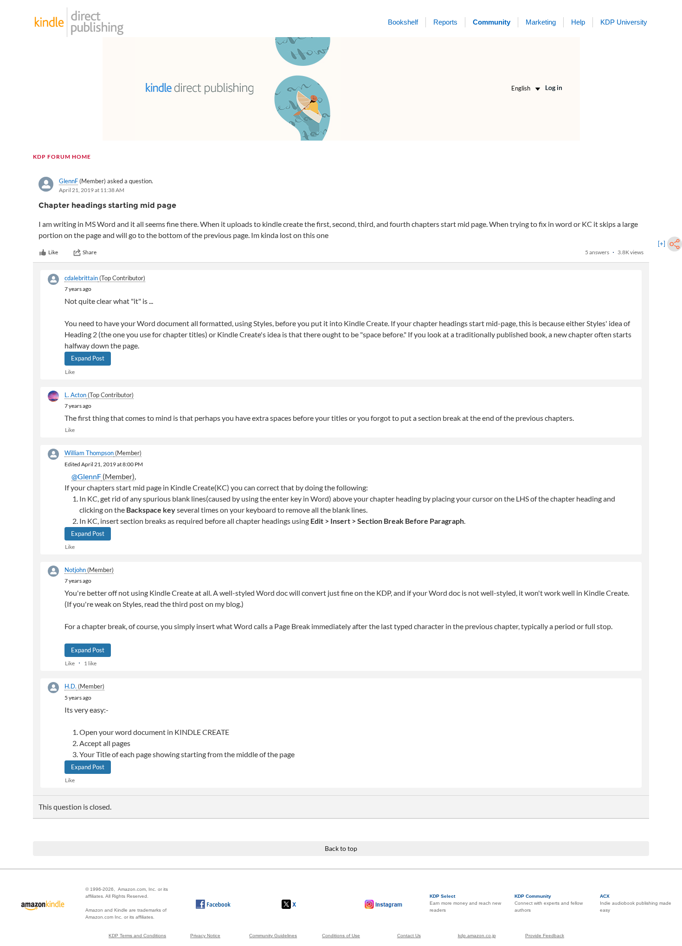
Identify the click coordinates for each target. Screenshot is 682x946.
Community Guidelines (273, 935)
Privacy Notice (205, 935)
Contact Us (409, 935)
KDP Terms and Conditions (137, 935)
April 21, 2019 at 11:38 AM (91, 190)
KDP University (623, 22)
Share (90, 252)
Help (578, 22)
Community (491, 22)
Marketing (541, 22)
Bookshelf (403, 22)
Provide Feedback (544, 935)
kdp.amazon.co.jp (477, 935)
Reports (445, 22)
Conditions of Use (341, 935)
